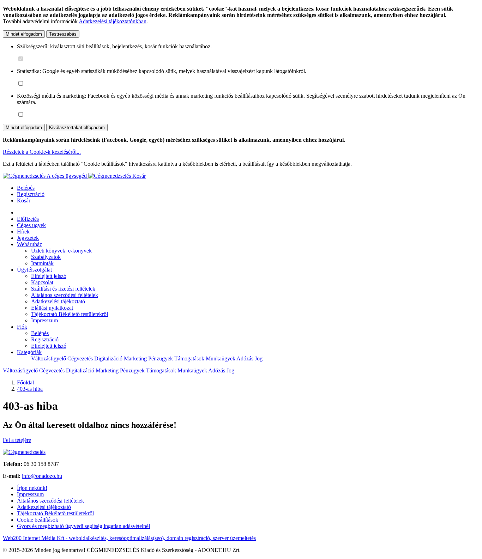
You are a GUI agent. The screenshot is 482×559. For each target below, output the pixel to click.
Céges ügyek (31, 225)
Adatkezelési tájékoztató (58, 301)
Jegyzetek (28, 238)
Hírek (23, 232)
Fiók (22, 327)
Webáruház (29, 244)
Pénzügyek (160, 358)
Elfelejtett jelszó (48, 276)
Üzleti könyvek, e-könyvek (61, 251)
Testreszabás (63, 34)
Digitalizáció (108, 358)
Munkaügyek (220, 358)
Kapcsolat (42, 282)
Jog (259, 358)
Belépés (26, 188)
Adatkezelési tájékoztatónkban (112, 21)
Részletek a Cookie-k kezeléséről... (42, 152)
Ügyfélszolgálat (34, 270)
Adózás (244, 358)
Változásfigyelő (48, 358)
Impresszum (44, 320)
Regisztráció (30, 194)
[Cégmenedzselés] (110, 176)
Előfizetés (28, 219)
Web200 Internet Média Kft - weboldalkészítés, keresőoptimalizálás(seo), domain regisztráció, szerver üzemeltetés (129, 538)
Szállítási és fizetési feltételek (63, 289)
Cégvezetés (80, 358)
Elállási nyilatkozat (52, 308)
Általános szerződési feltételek (64, 295)
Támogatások (189, 358)
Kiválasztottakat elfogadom (77, 127)
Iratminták (42, 263)
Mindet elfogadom (24, 34)
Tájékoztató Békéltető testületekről (69, 314)
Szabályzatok (46, 257)
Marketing (135, 358)
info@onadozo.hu (42, 476)
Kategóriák (29, 352)
